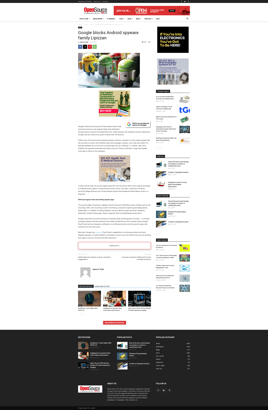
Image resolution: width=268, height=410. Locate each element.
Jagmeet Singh (84, 42)
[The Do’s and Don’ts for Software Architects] (184, 248)
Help (158, 19)
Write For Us (97, 1)
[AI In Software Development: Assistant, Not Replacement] (184, 99)
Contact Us (105, 1)
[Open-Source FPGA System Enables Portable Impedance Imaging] (139, 298)
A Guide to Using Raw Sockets (178, 172)
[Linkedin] (184, 1)
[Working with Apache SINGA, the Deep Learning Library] (184, 140)
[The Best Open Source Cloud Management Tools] (184, 268)
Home (80, 24)
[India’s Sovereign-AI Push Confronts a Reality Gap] (184, 109)
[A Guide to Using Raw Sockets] (161, 174)
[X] (188, 1)
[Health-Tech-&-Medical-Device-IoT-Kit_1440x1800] (114, 183)
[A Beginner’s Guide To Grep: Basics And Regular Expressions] (161, 184)
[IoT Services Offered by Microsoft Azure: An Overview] (184, 288)
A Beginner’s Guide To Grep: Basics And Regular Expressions (177, 184)
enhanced (98, 232)
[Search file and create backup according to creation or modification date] (161, 164)
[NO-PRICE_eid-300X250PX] (114, 116)
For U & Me (84, 19)
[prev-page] (79, 314)
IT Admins (111, 19)
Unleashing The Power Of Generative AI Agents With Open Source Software (166, 129)
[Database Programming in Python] (161, 214)
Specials (147, 19)
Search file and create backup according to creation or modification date (178, 164)
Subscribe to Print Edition (85, 1)
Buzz (138, 19)
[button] (187, 19)
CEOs (129, 19)
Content (86, 24)
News (91, 24)
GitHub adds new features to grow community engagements (94, 258)
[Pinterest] (90, 47)
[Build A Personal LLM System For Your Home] (184, 119)
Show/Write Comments (114, 323)
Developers (97, 19)
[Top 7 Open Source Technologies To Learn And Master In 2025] (184, 258)
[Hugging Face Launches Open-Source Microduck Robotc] (114, 298)
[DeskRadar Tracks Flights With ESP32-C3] (89, 298)
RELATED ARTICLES (85, 286)
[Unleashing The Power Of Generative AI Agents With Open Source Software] (184, 129)
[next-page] (82, 314)
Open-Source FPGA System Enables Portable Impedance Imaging (100, 365)
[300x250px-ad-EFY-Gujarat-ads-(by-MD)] (173, 52)
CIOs (121, 19)
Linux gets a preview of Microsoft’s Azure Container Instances (136, 258)
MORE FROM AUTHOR (102, 286)
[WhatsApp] (95, 47)
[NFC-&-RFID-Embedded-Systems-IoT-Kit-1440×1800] (173, 84)
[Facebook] (181, 1)
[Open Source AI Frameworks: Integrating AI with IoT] (184, 278)
